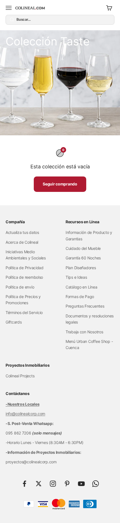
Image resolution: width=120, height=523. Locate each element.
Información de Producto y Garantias (89, 235)
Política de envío (20, 287)
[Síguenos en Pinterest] (67, 483)
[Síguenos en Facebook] (24, 483)
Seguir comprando (60, 184)
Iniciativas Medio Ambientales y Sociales (26, 254)
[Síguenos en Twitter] (38, 483)
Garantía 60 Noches (83, 257)
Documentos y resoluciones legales (90, 318)
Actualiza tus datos (22, 232)
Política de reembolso (24, 277)
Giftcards (13, 322)
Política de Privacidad (25, 267)
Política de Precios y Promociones (23, 299)
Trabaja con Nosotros (84, 331)
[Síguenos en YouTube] (81, 483)
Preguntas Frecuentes (85, 306)
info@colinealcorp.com (25, 413)
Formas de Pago (80, 296)
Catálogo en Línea (81, 287)
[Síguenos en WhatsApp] (95, 483)
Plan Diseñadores (81, 267)
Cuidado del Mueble (83, 248)
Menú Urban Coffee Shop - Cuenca (89, 344)
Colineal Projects (20, 375)
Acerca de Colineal (22, 242)
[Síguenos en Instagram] (53, 483)
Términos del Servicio (24, 312)
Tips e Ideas (76, 277)
